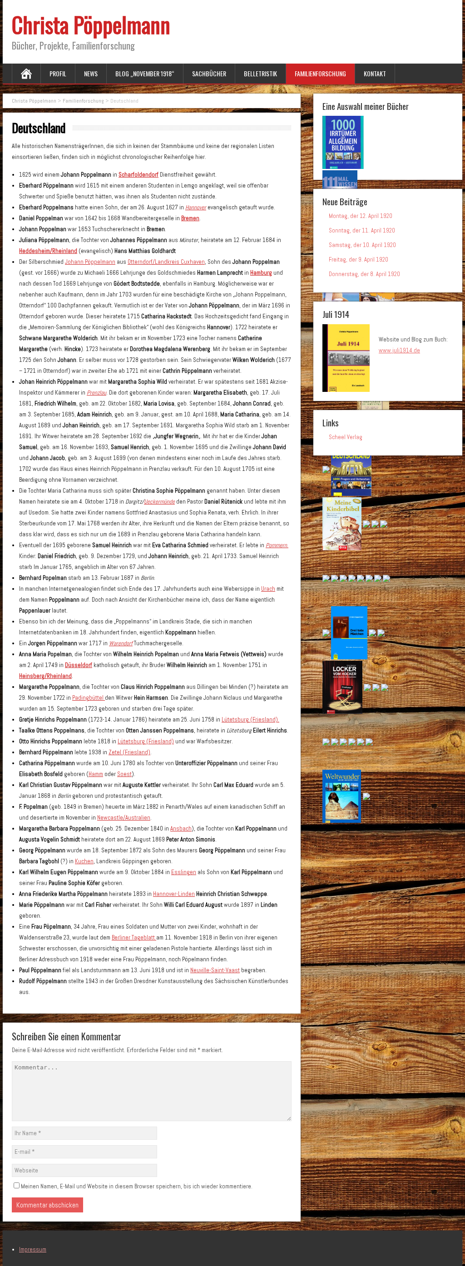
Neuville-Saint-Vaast (215, 970)
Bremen (190, 218)
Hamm (96, 774)
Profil (57, 73)
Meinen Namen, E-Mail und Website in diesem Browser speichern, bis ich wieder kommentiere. (136, 1186)
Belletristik (260, 73)
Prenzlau (96, 392)
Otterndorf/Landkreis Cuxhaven (166, 262)
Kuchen (84, 861)
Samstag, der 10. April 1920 (362, 245)
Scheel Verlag (345, 437)
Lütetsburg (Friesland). (250, 719)
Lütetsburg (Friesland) (146, 741)
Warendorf (121, 643)
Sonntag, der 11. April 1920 (362, 230)
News (91, 73)
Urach (268, 589)
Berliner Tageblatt (134, 937)
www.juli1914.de (399, 350)
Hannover (195, 207)
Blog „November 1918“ (144, 73)
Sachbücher (209, 73)
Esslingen (183, 872)
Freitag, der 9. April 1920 (358, 259)
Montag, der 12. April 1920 (360, 216)
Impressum (32, 1249)
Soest (124, 774)
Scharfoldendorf (138, 174)
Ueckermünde (159, 501)
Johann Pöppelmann (90, 262)
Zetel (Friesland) (129, 752)
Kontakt (375, 73)
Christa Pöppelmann (91, 24)
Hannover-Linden (174, 894)
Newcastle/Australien (123, 817)
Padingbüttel (88, 698)
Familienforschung (320, 73)
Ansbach (181, 828)
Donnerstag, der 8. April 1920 (364, 274)
